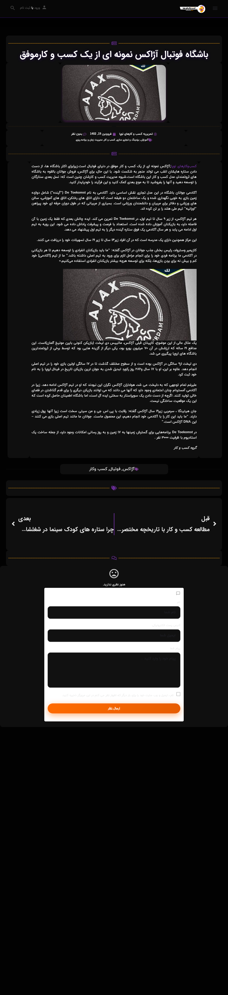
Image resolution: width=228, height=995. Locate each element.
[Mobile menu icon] (215, 9)
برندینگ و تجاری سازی (127, 140)
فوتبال (115, 469)
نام (178, 602)
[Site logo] (192, 9)
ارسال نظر (114, 708)
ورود (37, 8)
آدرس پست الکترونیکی (166, 625)
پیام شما (175, 649)
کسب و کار (109, 140)
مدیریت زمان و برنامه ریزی (89, 140)
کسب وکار (98, 469)
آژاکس (128, 469)
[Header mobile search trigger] (13, 8)
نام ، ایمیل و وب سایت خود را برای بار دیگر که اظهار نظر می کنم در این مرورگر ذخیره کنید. (118, 695)
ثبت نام (25, 8)
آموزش (144, 140)
